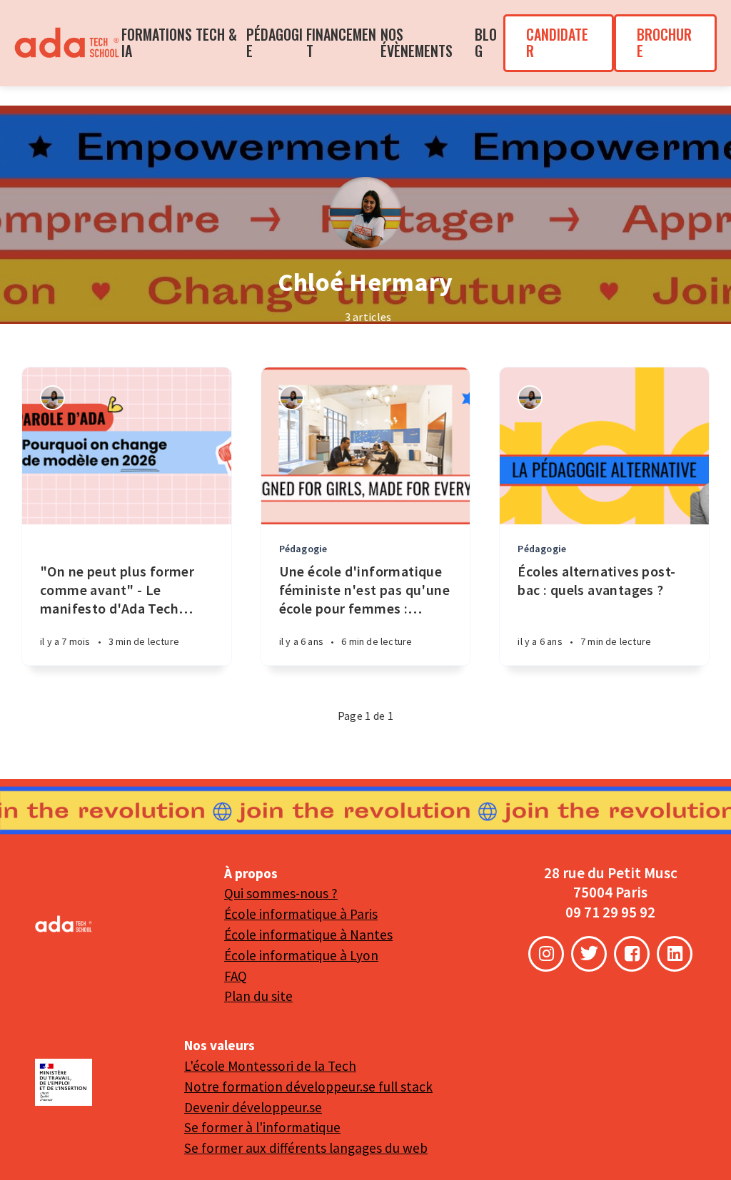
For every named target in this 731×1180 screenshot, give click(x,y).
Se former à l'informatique (262, 1127)
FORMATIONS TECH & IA (179, 42)
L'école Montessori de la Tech (270, 1065)
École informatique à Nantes (308, 934)
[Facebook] (632, 954)
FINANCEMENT (341, 42)
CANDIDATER (557, 42)
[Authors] (52, 397)
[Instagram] (546, 954)
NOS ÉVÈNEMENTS (416, 42)
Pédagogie (303, 548)
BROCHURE (664, 42)
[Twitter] (589, 954)
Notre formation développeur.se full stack (308, 1086)
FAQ (235, 976)
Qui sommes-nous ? (281, 893)
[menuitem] (67, 43)
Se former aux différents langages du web (306, 1147)
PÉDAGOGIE (274, 42)
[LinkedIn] (674, 954)
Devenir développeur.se (253, 1107)
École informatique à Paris (301, 913)
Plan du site (258, 995)
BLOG (486, 42)
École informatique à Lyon (301, 955)
